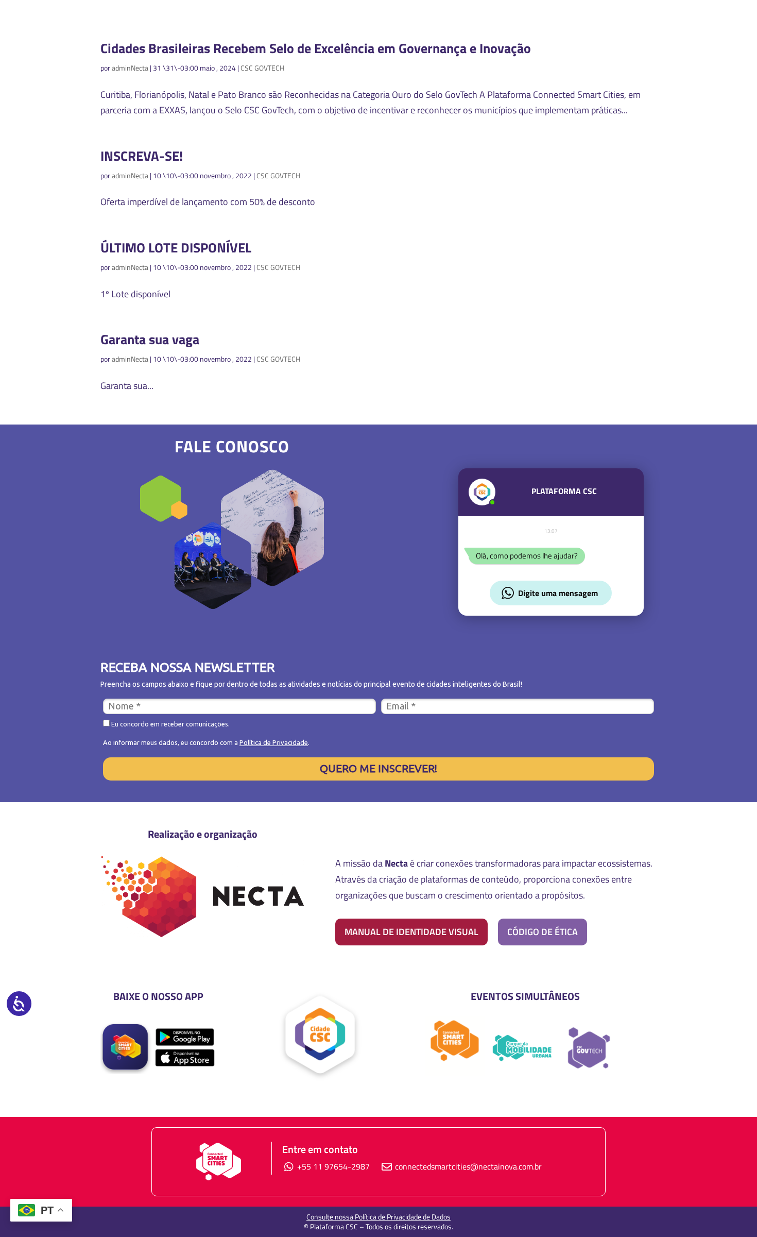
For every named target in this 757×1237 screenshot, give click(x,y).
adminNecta (130, 67)
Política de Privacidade (273, 742)
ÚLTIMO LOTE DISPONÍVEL (175, 248)
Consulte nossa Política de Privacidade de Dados (378, 1216)
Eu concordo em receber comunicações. (170, 723)
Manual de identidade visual (411, 932)
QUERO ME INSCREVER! (378, 768)
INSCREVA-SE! (141, 156)
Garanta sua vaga (149, 339)
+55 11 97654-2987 (332, 1166)
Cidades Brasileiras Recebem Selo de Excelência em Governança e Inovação (315, 48)
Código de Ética (542, 932)
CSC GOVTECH (262, 67)
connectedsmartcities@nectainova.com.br (468, 1166)
